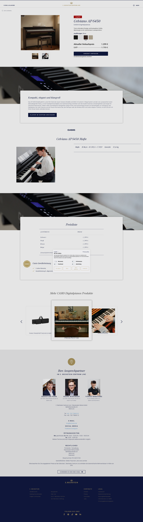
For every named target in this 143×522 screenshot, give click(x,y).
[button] (56, 252)
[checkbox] (55, 261)
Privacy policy (86, 251)
